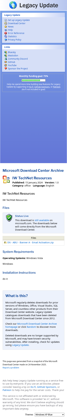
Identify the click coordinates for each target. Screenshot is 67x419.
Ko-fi (31, 86)
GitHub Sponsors (42, 86)
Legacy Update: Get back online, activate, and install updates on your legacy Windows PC (33, 5)
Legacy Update (20, 344)
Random (31, 326)
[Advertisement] (33, 127)
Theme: (29, 414)
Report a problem (11, 367)
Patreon (56, 86)
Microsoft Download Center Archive (33, 170)
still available (42, 220)
